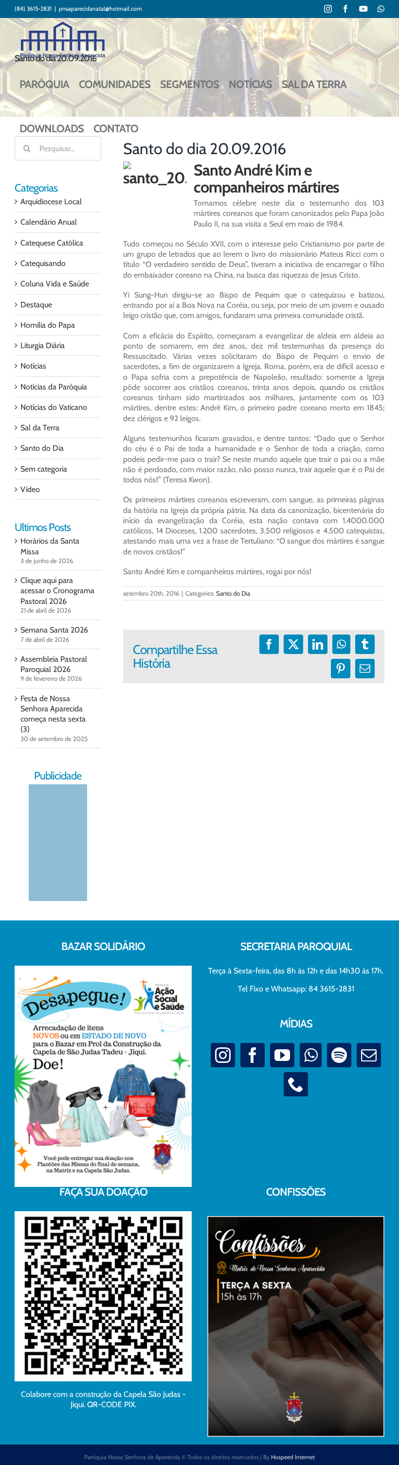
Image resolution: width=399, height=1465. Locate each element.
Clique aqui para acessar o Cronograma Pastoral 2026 (57, 591)
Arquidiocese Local (51, 201)
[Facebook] (252, 1055)
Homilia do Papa (47, 325)
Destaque (36, 304)
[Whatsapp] (311, 1055)
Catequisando (43, 263)
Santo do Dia (233, 593)
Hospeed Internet (293, 1457)
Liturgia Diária (42, 345)
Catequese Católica (51, 242)
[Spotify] (339, 1055)
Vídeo (30, 489)
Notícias (33, 366)
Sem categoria (43, 469)
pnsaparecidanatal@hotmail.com (100, 8)
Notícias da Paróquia (53, 386)
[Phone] (296, 1084)
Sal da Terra (39, 427)
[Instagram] (223, 1055)
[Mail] (369, 1055)
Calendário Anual (48, 222)
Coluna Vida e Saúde (54, 283)
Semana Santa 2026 (54, 630)
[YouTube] (282, 1055)
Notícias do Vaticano (53, 407)
